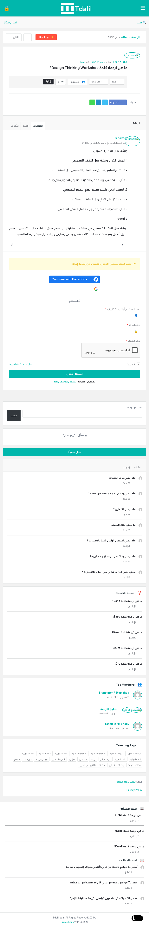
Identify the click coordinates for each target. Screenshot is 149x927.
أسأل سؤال (10, 22)
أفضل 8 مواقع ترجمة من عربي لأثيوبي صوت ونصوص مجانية (102, 866)
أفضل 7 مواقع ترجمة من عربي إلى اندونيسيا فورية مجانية (103, 882)
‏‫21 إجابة (126, 546)
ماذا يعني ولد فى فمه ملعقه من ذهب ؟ (112, 493)
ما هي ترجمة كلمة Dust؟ (127, 648)
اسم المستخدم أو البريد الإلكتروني (122, 309)
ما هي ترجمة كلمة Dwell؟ (127, 632)
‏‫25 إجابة (126, 483)
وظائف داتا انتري (116, 765)
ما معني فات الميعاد (123, 524)
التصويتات (38, 125)
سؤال (72, 759)
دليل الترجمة (68, 921)
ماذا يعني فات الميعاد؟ (122, 477)
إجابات (126, 467)
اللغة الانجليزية (28, 753)
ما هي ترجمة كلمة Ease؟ (127, 616)
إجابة (48, 81)
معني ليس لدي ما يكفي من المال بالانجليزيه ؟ (109, 571)
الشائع (137, 467)
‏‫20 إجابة (126, 561)
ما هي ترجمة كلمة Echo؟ (127, 600)
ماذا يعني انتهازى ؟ (124, 509)
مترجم (17, 759)
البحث (14, 415)
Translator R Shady (116, 723)
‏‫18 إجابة (126, 577)
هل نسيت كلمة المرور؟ (20, 364)
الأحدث (15, 125)
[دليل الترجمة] (74, 8)
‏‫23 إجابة (126, 498)
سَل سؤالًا (74, 452)
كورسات (27, 759)
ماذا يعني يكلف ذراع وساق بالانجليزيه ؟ (113, 556)
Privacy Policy (134, 790)
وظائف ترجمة (134, 765)
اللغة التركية (135, 759)
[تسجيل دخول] (7, 8)
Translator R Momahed (114, 692)
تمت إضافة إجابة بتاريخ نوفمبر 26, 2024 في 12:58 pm (104, 143)
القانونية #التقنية (98, 753)
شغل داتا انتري (58, 759)
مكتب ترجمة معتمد (126, 781)
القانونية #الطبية (79, 753)
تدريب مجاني (105, 759)
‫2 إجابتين (132, 606)
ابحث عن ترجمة (134, 407)
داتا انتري (83, 759)
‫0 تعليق (128, 872)
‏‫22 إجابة (126, 530)
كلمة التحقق (133, 340)
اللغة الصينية (120, 759)
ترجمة (82, 62)
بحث (139, 22)
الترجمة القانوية (117, 753)
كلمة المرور (133, 325)
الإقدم (26, 125)
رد (122, 244)
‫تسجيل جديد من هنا (65, 381)
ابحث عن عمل (134, 753)
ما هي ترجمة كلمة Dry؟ (128, 663)
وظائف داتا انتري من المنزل (92, 765)
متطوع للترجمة (109, 708)
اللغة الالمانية (45, 753)
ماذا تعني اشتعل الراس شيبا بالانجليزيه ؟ (111, 540)
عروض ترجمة (42, 759)
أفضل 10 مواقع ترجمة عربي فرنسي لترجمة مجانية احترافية (104, 898)
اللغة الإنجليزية (61, 753)
